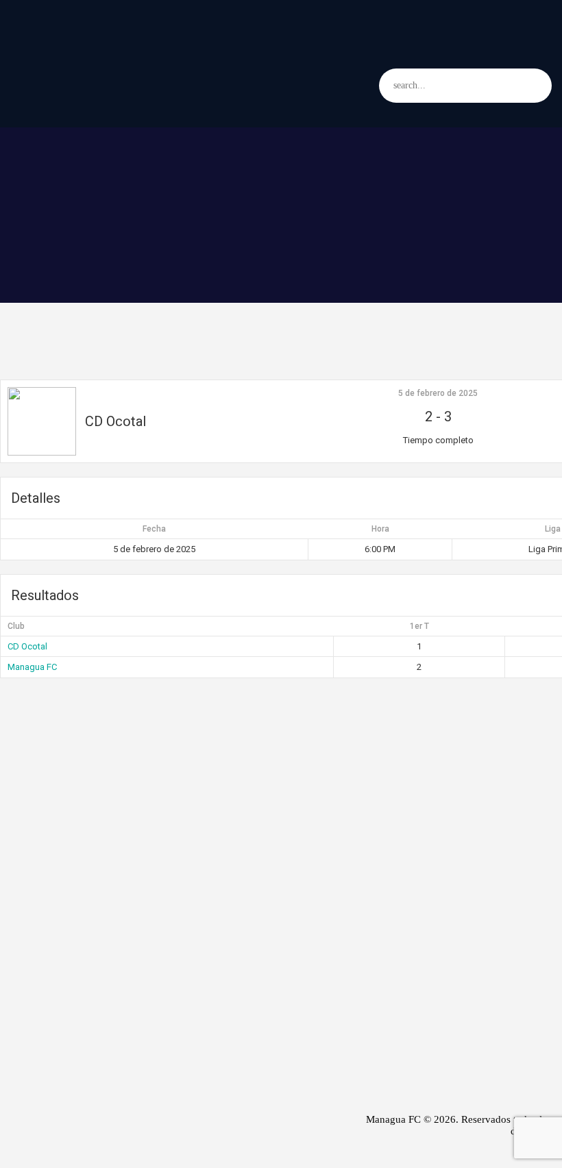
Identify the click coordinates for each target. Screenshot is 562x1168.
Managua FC (32, 667)
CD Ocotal (27, 646)
